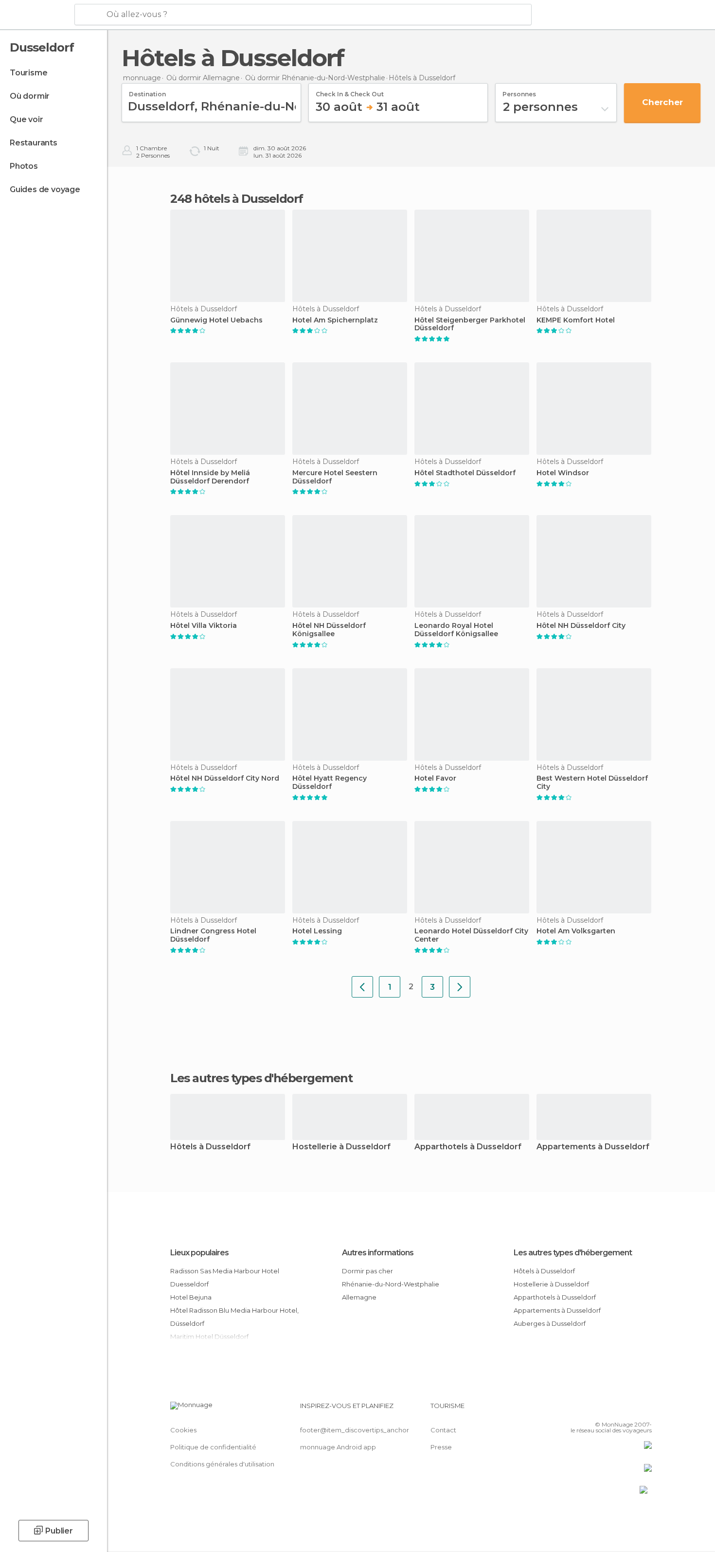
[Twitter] (612, 1409)
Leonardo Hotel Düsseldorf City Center (471, 935)
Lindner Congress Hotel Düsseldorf (213, 935)
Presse (441, 1447)
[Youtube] (644, 1409)
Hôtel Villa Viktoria (203, 626)
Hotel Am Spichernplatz (335, 320)
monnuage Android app (338, 1447)
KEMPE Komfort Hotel (575, 320)
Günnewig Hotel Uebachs (216, 320)
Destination (147, 90)
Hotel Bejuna (191, 1297)
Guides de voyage (45, 189)
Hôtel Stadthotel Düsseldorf (465, 473)
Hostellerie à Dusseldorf (341, 1147)
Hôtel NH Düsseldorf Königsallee (329, 630)
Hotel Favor (435, 778)
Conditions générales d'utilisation (222, 1464)
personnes (519, 90)
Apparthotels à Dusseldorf (467, 1147)
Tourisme (28, 72)
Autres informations (377, 1252)
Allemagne (359, 1297)
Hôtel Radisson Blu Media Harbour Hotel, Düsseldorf (234, 1316)
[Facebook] (596, 1409)
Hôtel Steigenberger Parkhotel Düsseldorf (469, 324)
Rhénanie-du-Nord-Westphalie (390, 1284)
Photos (24, 166)
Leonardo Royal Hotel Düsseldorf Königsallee (456, 630)
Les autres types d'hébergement (573, 1252)
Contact (443, 1430)
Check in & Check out (350, 90)
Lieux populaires (199, 1252)
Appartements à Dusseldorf (592, 1147)
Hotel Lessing (317, 931)
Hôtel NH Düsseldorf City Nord (224, 778)
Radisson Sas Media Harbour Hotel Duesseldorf (224, 1277)
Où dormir (30, 96)
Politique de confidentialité (213, 1447)
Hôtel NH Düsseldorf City (581, 626)
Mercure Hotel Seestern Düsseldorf (334, 477)
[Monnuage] (36, 15)
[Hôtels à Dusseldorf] (362, 987)
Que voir (26, 119)
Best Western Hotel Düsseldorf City (592, 782)
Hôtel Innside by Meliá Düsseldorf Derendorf (210, 477)
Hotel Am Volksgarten (575, 931)
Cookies (183, 1430)
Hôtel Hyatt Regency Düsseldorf (329, 782)
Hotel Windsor (562, 473)
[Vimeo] (628, 1409)
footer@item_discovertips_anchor (354, 1430)
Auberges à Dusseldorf (550, 1323)
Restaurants (33, 142)
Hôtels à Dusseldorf (210, 1147)
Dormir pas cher (367, 1271)
